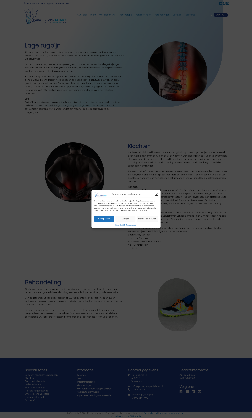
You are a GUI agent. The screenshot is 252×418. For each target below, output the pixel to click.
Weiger (125, 218)
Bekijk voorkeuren (147, 218)
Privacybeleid (120, 225)
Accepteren (104, 218)
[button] (156, 194)
